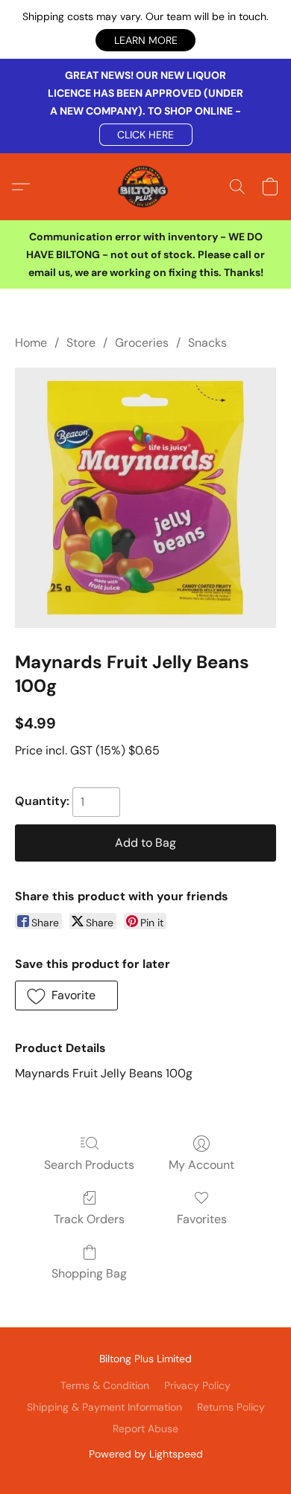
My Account (201, 1165)
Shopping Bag (89, 1273)
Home (31, 342)
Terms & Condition (104, 1385)
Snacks (207, 342)
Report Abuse (145, 1428)
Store (81, 342)
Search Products (89, 1165)
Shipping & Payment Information (104, 1407)
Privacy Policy (197, 1385)
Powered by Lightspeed (146, 1454)
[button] (145, 40)
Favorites (202, 1219)
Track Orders (89, 1219)
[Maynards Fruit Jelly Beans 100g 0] (145, 498)
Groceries (142, 342)
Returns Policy (231, 1407)
